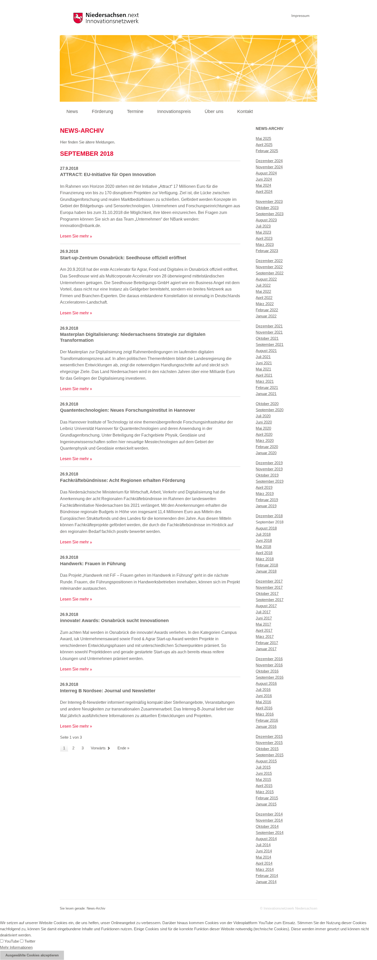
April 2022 (264, 297)
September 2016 (269, 677)
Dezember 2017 (269, 581)
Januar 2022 (266, 316)
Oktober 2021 (267, 338)
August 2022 (266, 279)
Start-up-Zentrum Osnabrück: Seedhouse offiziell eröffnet (123, 257)
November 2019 (269, 469)
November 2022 (269, 267)
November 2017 (269, 587)
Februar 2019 (267, 500)
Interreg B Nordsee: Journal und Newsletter (107, 690)
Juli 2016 (263, 689)
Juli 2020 (263, 416)
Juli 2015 (263, 767)
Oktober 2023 (267, 207)
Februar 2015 (267, 798)
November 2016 (269, 665)
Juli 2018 (263, 534)
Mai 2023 (263, 232)
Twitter (29, 941)
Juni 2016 (264, 696)
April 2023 (264, 238)
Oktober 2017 (267, 593)
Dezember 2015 (269, 736)
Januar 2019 (266, 506)
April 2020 (264, 434)
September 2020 (269, 410)
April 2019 (264, 487)
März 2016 (265, 714)
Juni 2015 (264, 773)
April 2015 (264, 785)
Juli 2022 (263, 285)
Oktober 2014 (267, 826)
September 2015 (269, 755)
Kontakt (245, 111)
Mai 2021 (263, 369)
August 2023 (266, 220)
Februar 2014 (267, 875)
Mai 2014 (263, 857)
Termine (135, 111)
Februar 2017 (267, 643)
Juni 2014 (264, 851)
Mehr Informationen (16, 947)
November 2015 (269, 742)
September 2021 (269, 344)
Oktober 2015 (267, 749)
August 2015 (266, 761)
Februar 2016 (267, 720)
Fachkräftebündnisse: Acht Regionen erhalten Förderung (122, 480)
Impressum (300, 16)
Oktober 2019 (267, 475)
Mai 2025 (263, 138)
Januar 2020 (266, 453)
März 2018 (265, 559)
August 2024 (266, 173)
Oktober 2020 (267, 403)
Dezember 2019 (269, 463)
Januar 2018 (266, 571)
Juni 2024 (264, 179)
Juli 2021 (263, 357)
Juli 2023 (263, 226)
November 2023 (269, 201)
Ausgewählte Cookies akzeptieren (32, 955)
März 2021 (265, 381)
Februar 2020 (267, 447)
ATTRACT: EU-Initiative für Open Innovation (108, 174)
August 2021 (266, 350)
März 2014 (265, 869)
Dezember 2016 (269, 659)
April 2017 (264, 630)
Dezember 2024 (269, 161)
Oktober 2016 (267, 671)
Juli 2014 (263, 845)
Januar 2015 (266, 804)
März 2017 (265, 636)
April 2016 (264, 708)
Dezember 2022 (269, 261)
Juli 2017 (263, 612)
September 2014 (269, 832)
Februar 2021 (267, 387)
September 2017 (269, 599)
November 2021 (269, 332)
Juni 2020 (264, 422)
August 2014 (266, 839)
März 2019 (265, 493)
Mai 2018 (263, 546)
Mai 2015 (263, 779)
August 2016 (266, 683)
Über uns (214, 111)
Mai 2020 (263, 428)
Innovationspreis (174, 111)
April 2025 (264, 144)
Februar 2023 (267, 251)
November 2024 (269, 167)
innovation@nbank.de (80, 225)
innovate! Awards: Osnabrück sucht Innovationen (114, 620)
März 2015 (265, 792)
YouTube (11, 941)
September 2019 (269, 481)
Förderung (102, 111)
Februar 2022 (267, 310)
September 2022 (269, 273)
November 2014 (269, 820)
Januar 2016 (266, 726)
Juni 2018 (264, 540)
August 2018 (266, 528)
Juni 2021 (264, 363)
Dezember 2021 (269, 326)
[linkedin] (316, 15)
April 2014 (264, 863)
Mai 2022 (263, 291)
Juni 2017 (264, 618)
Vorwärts (98, 748)
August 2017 (266, 606)
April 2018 (264, 553)
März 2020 (265, 440)
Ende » (123, 748)
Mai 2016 (263, 702)
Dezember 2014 (269, 814)
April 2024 (264, 191)
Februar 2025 (267, 151)
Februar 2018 (267, 565)
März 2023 (265, 244)
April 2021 (264, 375)
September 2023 (269, 214)
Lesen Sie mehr (74, 236)
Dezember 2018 (269, 516)
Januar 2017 (266, 649)
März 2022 (265, 304)
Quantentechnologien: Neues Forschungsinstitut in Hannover (127, 410)
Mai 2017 (263, 624)
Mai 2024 (263, 185)
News (72, 111)
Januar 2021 (266, 393)
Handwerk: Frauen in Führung (93, 563)
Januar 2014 (266, 882)
